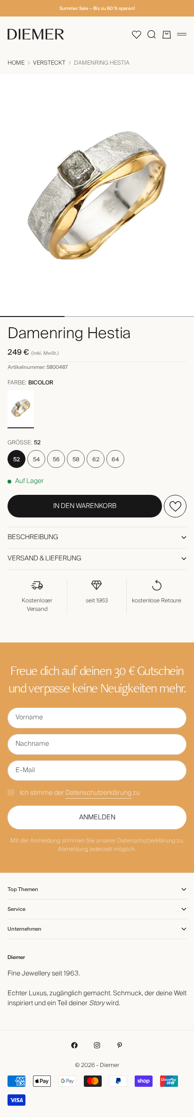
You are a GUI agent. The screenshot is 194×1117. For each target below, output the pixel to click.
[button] (136, 34)
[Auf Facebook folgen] (74, 1045)
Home (16, 63)
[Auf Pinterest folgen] (119, 1045)
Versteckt (49, 63)
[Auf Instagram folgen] (97, 1045)
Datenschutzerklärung (98, 793)
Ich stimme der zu (80, 793)
